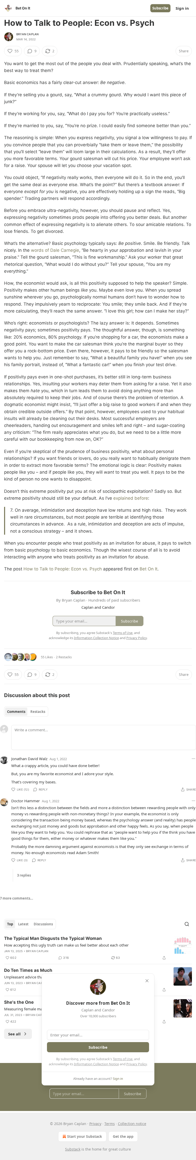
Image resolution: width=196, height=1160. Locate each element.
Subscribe (160, 8)
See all (14, 1033)
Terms (109, 1123)
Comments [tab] (16, 711)
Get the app (123, 1136)
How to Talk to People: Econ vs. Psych (62, 568)
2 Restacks (64, 657)
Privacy (95, 1123)
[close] (147, 981)
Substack (72, 1149)
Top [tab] (10, 924)
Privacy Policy (136, 1064)
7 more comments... (16, 898)
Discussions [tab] (43, 924)
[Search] (187, 924)
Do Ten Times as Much (28, 970)
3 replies (24, 875)
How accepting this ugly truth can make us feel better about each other (66, 945)
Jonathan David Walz (29, 758)
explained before (130, 498)
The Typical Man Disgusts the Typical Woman (53, 938)
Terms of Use (122, 1059)
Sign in (182, 8)
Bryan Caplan (27, 34)
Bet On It (148, 568)
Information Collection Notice (96, 1064)
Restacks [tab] (37, 711)
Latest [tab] (23, 924)
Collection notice (132, 1123)
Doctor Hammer (25, 800)
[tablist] (26, 712)
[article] (98, 948)
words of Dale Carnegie (55, 250)
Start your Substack (84, 1136)
